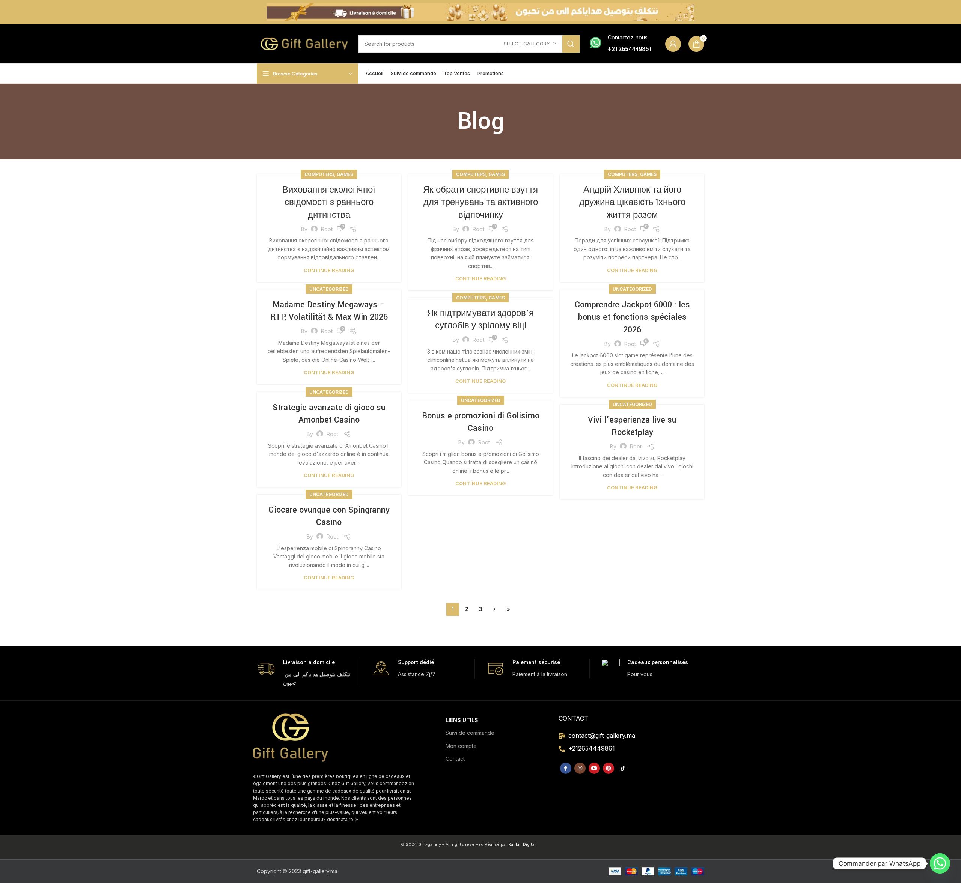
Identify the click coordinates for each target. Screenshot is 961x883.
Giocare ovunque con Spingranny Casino (329, 516)
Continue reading (329, 270)
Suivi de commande (470, 733)
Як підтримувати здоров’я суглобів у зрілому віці (480, 319)
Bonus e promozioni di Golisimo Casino (480, 422)
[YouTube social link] (594, 768)
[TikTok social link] (622, 768)
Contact (455, 758)
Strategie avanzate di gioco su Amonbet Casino (329, 414)
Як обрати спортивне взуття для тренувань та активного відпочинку (480, 202)
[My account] (673, 43)
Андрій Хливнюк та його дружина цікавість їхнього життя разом (632, 202)
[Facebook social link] (565, 768)
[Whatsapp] (940, 863)
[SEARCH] (571, 44)
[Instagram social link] (580, 768)
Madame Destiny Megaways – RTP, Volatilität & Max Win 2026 (329, 311)
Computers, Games (328, 174)
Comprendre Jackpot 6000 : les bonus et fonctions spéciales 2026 (632, 317)
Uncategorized (329, 289)
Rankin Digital (522, 844)
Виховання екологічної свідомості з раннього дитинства (328, 202)
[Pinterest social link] (608, 768)
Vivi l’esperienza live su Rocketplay (632, 426)
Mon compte (461, 746)
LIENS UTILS (462, 720)
